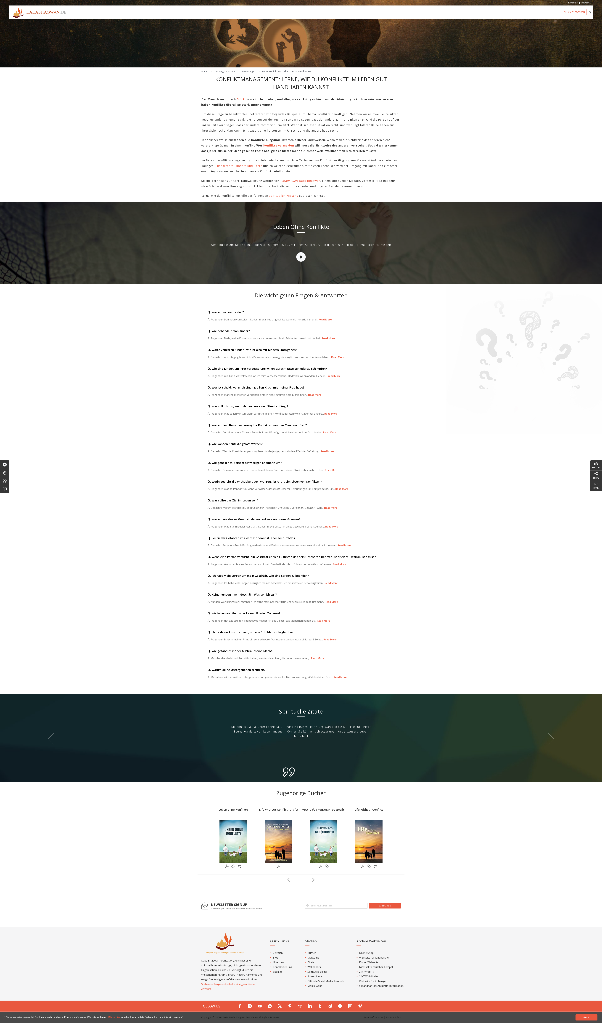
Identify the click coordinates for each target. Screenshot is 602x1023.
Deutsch (585, 2)
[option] (301, 243)
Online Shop (366, 953)
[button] (184, 1017)
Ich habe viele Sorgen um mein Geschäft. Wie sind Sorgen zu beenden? (258, 576)
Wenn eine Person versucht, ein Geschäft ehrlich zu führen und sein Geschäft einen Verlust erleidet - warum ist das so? (292, 557)
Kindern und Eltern (248, 166)
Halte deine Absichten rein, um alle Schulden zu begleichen (250, 632)
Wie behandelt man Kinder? (229, 331)
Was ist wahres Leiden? (226, 312)
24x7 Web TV (367, 971)
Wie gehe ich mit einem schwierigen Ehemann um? (245, 463)
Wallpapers (314, 967)
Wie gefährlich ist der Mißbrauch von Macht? (240, 651)
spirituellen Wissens (283, 195)
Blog (275, 957)
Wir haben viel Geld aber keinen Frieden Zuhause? (244, 613)
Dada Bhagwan (300, 181)
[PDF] (227, 866)
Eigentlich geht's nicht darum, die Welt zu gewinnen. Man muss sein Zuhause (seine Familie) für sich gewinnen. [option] (301, 729)
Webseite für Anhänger (373, 981)
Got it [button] (586, 1017)
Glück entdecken (574, 12)
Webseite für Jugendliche (374, 957)
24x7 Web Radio (368, 976)
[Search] (590, 12)
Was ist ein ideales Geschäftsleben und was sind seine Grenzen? (254, 519)
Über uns (278, 962)
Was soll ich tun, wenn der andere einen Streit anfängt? (248, 406)
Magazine (313, 957)
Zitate (310, 962)
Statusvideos (314, 976)
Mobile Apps (314, 986)
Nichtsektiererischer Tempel (376, 967)
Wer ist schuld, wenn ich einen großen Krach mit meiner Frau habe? (256, 387)
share (596, 478)
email (596, 488)
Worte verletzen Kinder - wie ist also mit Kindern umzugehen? (252, 350)
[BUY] (239, 866)
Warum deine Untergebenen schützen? (236, 670)
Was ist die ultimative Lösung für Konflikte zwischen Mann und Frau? (257, 425)
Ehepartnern (224, 166)
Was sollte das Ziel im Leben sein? (233, 500)
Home (204, 71)
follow (596, 467)
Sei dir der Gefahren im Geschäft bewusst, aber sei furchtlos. (252, 538)
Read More (325, 319)
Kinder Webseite (368, 962)
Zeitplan (278, 953)
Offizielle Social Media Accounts (325, 981)
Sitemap (278, 971)
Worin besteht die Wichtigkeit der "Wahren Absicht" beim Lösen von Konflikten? (265, 481)
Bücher (311, 953)
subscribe (385, 905)
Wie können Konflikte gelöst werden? (235, 444)
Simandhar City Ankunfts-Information (381, 986)
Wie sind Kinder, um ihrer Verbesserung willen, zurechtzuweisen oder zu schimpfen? (267, 368)
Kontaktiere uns (282, 967)
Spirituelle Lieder (317, 971)
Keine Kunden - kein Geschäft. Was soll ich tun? (242, 594)
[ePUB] (233, 866)
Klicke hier (114, 1017)
